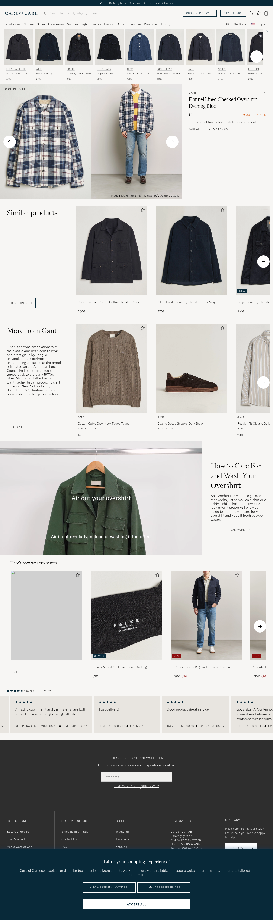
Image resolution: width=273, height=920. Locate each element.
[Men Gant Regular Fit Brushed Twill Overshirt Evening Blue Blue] (200, 47)
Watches (72, 24)
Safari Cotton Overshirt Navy (17, 73)
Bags (84, 24)
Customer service (199, 13)
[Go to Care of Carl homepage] (21, 13)
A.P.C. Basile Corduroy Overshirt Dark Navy (186, 302)
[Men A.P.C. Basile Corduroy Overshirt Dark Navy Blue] (49, 47)
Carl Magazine (237, 24)
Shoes (41, 24)
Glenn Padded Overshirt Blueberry (169, 73)
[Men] (46, 615)
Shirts (24, 89)
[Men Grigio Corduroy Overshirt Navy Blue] (79, 47)
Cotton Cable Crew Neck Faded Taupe (103, 423)
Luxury (165, 24)
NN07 (130, 69)
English (262, 24)
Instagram (123, 832)
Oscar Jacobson (16, 69)
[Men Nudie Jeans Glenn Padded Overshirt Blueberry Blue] (170, 47)
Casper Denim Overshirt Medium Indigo (138, 73)
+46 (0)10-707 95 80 (189, 848)
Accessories (56, 24)
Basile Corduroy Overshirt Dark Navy (46, 73)
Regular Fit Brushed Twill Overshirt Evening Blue (200, 73)
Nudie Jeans (164, 69)
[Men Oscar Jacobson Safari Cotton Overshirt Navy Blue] (18, 47)
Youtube (121, 847)
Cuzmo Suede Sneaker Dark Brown (181, 423)
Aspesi (222, 69)
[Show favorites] (258, 13)
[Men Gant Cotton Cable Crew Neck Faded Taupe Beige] (111, 368)
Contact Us (69, 839)
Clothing (28, 24)
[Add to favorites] (142, 211)
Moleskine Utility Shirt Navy (229, 73)
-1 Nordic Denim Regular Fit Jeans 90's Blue (201, 667)
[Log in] (251, 13)
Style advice (233, 13)
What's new (12, 24)
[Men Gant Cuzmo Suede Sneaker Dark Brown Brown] (191, 368)
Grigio (71, 69)
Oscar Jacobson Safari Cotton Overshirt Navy (108, 302)
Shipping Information (75, 832)
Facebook (122, 839)
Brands (109, 24)
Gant (191, 69)
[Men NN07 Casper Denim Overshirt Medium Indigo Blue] (139, 47)
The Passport (16, 839)
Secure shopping (18, 832)
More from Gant (32, 330)
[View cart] (266, 13)
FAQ (64, 847)
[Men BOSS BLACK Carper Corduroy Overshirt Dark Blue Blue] (109, 47)
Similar (32, 212)
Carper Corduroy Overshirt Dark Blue (106, 73)
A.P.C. (39, 69)
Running (135, 24)
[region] (136, 714)
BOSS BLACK (104, 69)
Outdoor (122, 24)
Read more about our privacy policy (136, 787)
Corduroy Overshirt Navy (79, 73)
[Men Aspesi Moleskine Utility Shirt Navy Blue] (230, 47)
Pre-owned (151, 24)
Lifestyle (95, 24)
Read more (237, 529)
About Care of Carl (20, 847)
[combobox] (262, 24)
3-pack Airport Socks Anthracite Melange (120, 667)
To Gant (16, 427)
